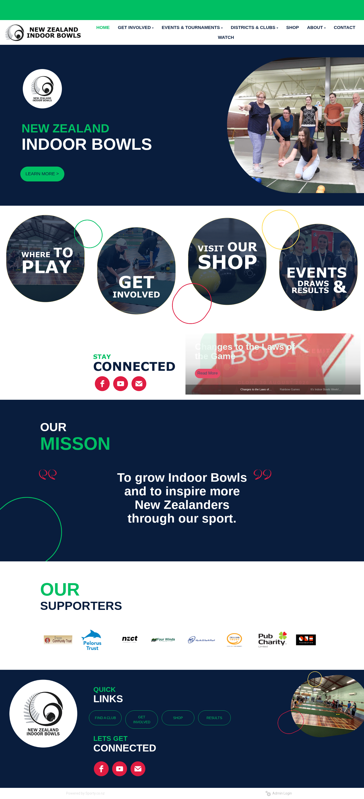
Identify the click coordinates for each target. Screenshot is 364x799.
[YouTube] (120, 383)
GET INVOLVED (141, 719)
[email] (138, 383)
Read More (207, 373)
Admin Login (281, 793)
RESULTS (214, 718)
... (220, 389)
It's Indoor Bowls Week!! (325, 389)
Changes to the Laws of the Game (245, 351)
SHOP (178, 718)
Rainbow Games (290, 389)
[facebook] (102, 383)
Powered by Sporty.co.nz (85, 793)
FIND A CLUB (105, 718)
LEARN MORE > (42, 173)
